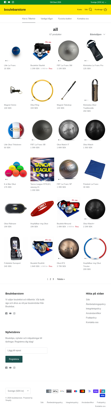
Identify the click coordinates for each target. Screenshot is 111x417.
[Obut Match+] (95, 209)
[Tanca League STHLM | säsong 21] (42, 169)
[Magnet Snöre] (16, 90)
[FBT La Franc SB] (42, 130)
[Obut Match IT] (69, 130)
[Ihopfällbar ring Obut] (42, 209)
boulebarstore (17, 398)
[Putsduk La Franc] (95, 169)
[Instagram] (13, 2)
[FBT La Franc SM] (69, 51)
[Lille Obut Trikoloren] (16, 130)
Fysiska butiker (65, 18)
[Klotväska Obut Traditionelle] (95, 90)
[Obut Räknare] (16, 209)
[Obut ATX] (69, 248)
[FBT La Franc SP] (69, 169)
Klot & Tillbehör (28, 18)
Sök (88, 299)
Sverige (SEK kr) (97, 2)
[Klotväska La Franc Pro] (95, 51)
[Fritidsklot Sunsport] (16, 248)
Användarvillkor (93, 313)
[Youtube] (9, 2)
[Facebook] (5, 2)
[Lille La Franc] (16, 51)
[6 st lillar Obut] (16, 169)
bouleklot (18, 299)
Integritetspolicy (93, 309)
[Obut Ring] (42, 90)
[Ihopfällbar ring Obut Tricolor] (95, 248)
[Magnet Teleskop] (69, 90)
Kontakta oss (83, 18)
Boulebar (9, 306)
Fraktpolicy (91, 318)
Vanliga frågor (47, 18)
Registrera (14, 359)
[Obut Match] (95, 130)
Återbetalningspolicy (96, 304)
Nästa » (61, 279)
